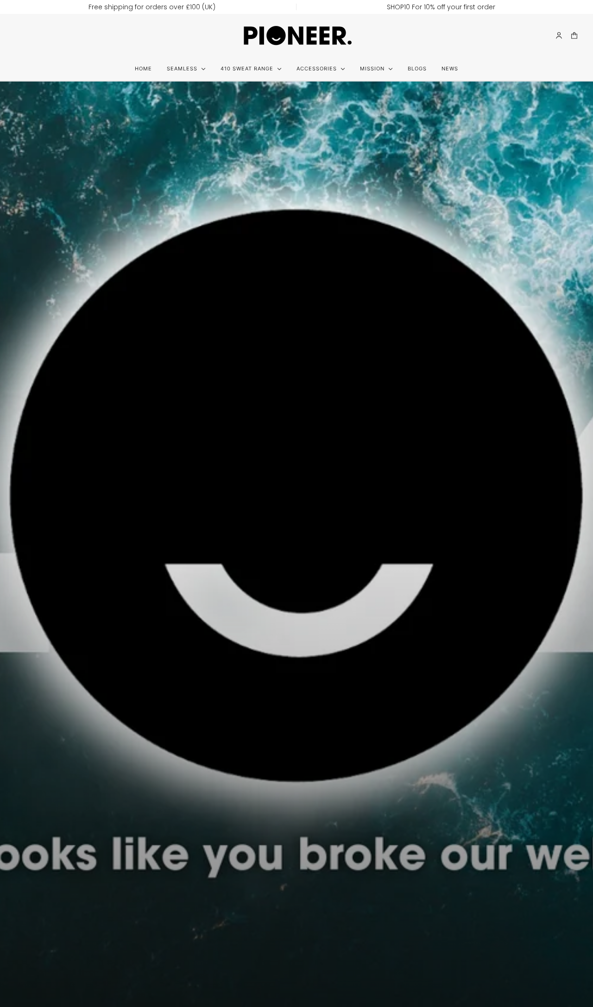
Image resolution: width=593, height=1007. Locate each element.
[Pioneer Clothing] (296, 35)
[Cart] (574, 35)
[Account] (559, 35)
